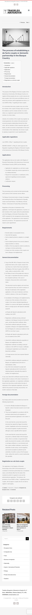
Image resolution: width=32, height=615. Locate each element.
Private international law (10, 574)
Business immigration (9, 559)
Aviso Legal (15, 598)
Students (6, 578)
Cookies (16, 600)
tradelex (5, 487)
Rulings (6, 571)
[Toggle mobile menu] (29, 10)
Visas (5, 555)
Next (27, 22)
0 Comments (13, 489)
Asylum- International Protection (12, 567)
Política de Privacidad (23, 598)
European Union (5, 489)
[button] (3, 522)
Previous (23, 22)
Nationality (6, 563)
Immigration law (22, 487)
